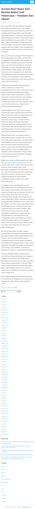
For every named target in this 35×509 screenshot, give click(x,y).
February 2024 (4, 374)
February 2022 (4, 434)
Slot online (3, 501)
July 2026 (3, 299)
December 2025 (4, 317)
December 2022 (4, 411)
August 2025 (4, 328)
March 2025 (4, 341)
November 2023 (4, 382)
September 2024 (5, 356)
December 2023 (4, 379)
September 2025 (5, 325)
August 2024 (4, 359)
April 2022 (3, 429)
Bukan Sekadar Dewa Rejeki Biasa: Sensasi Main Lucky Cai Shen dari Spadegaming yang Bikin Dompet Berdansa (16, 457)
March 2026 (4, 309)
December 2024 (4, 348)
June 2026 (3, 302)
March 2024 (4, 372)
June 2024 (3, 364)
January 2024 (4, 377)
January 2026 (4, 315)
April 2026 (3, 307)
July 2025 (3, 330)
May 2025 (3, 335)
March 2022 (4, 431)
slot (2, 485)
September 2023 (5, 387)
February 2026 (4, 312)
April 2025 (3, 338)
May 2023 (3, 398)
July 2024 (3, 361)
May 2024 (3, 367)
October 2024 (4, 354)
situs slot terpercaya (5, 479)
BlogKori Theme (27, 507)
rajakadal (3, 472)
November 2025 (4, 320)
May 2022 (3, 426)
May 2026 (3, 304)
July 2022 (3, 424)
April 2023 (3, 400)
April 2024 (3, 369)
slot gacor (3, 495)
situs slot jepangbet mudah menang (14, 162)
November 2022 (4, 413)
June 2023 (3, 395)
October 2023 (4, 385)
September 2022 (5, 419)
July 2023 (3, 393)
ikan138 (3, 466)
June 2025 (3, 333)
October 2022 (4, 416)
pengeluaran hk (4, 482)
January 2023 (4, 408)
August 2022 (4, 421)
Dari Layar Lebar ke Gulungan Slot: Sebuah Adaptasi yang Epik (16, 454)
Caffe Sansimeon (6, 2)
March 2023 (4, 403)
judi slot (3, 476)
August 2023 (4, 390)
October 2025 (4, 322)
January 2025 (4, 346)
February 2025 (4, 343)
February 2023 (4, 405)
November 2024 (4, 351)
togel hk (3, 469)
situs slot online (12, 287)
